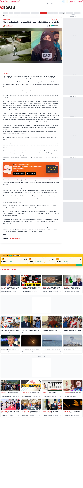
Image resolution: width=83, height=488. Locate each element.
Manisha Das (8, 25)
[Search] (77, 1)
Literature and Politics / (69, 329)
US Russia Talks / (25, 411)
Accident (23, 13)
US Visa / (3, 348)
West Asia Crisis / (46, 348)
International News (14, 238)
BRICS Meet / (4, 329)
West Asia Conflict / (47, 287)
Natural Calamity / (26, 392)
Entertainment (69, 13)
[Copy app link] (57, 26)
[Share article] (18, 291)
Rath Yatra (17, 13)
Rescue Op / (24, 287)
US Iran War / (25, 329)
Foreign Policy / (67, 392)
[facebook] (47, 26)
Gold (28, 13)
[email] (55, 26)
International (43, 13)
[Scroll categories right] (82, 13)
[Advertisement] (41, 305)
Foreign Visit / (4, 411)
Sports (55, 13)
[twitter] (49, 26)
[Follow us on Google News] (58, 25)
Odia (71, 1)
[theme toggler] (74, 1)
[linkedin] (53, 26)
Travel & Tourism (35, 13)
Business (50, 13)
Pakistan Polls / (4, 392)
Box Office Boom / (46, 329)
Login (80, 1)
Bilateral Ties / (46, 392)
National (5, 13)
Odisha (11, 13)
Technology (61, 13)
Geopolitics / (66, 287)
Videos (2, 1)
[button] (14, 260)
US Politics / (3, 287)
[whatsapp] (51, 26)
